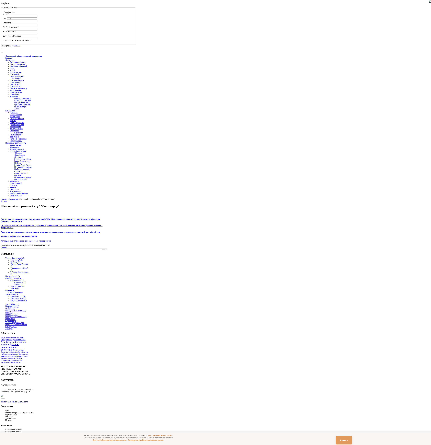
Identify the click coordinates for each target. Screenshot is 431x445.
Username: (8, 18)
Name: (6, 14)
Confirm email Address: (12, 36)
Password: (7, 23)
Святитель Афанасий (15, 358)
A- (6, 201)
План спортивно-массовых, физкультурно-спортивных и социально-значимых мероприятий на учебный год (50, 232)
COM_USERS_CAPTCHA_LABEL (17, 40)
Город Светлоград (8, 342)
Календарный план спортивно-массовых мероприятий (26, 241)
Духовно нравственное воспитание (10, 347)
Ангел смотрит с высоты (14, 337)
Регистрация (6, 46)
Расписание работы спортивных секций (19, 236)
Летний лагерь (23, 352)
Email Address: (9, 32)
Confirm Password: (11, 27)
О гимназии (13, 199)
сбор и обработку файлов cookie (160, 435)
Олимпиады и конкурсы (14, 356)
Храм (13, 362)
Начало (4, 199)
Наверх (4, 247)
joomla (104, 249)
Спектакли (15, 360)
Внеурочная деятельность (13, 340)
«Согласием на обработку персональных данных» (145, 440)
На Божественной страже (10, 354)
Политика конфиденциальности (14, 402)
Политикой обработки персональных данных (109, 440)
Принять (344, 440)
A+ (2, 201)
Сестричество (6, 360)
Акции (3, 337)
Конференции (13, 352)
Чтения (18, 362)
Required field (9, 12)
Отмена (17, 46)
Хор (9, 362)
